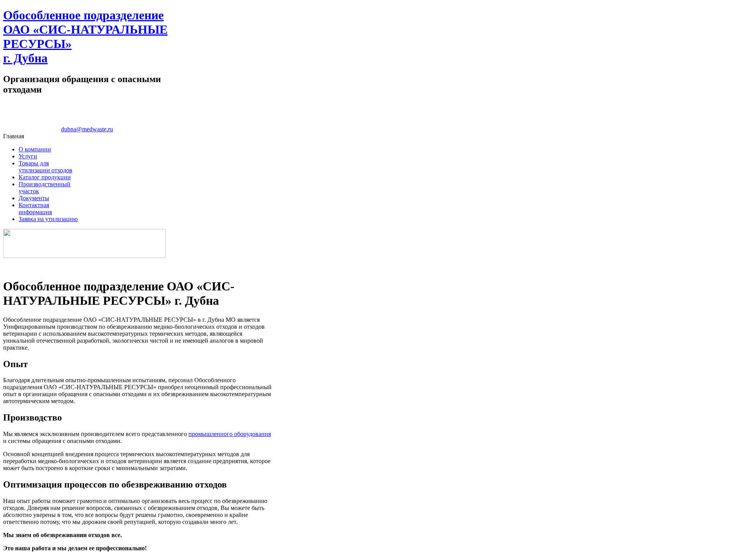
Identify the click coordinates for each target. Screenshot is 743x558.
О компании (35, 149)
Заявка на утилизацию (48, 219)
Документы (34, 198)
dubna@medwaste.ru (87, 129)
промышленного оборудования (229, 434)
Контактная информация (35, 208)
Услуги (28, 156)
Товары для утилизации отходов (45, 166)
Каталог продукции (45, 177)
